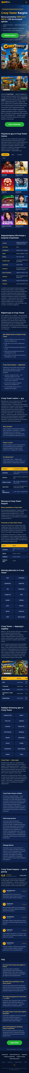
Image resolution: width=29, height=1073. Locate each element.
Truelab (21, 743)
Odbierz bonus (10, 35)
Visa (8, 589)
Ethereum (21, 611)
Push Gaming (7, 732)
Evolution (7, 726)
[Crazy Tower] (6, 2)
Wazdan (8, 737)
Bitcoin (7, 611)
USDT (7, 617)
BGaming (21, 732)
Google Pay (8, 594)
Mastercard (21, 589)
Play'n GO (7, 721)
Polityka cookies (21, 1056)
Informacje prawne (14, 1058)
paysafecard (8, 583)
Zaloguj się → (23, 35)
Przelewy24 (21, 578)
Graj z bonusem (14, 124)
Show (4, 158)
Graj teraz (14, 1043)
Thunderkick (7, 748)
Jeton (7, 605)
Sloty (12, 154)
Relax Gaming (21, 748)
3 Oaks (21, 754)
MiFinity (21, 600)
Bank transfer (21, 617)
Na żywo (19, 154)
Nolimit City (21, 726)
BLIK (7, 578)
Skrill (21, 594)
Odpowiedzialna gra (15, 1054)
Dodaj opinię (23, 875)
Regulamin (24, 1054)
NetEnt (21, 715)
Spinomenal (21, 737)
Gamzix (8, 743)
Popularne (5, 154)
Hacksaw (21, 721)
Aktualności (5, 1054)
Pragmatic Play (8, 715)
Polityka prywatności (9, 1056)
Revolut (21, 605)
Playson (8, 754)
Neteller (8, 600)
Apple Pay (21, 583)
